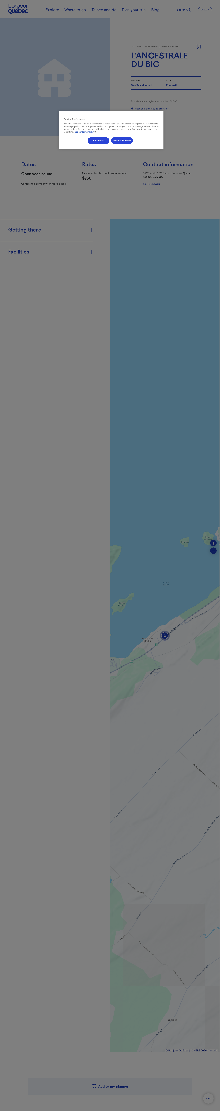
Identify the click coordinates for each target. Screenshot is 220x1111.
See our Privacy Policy (85, 132)
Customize (98, 140)
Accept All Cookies (122, 140)
